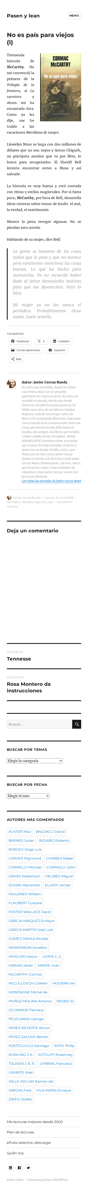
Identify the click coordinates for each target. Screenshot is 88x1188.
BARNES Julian (21, 841)
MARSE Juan (49, 965)
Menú (74, 15)
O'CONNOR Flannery (26, 1010)
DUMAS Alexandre (24, 885)
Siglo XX (40, 502)
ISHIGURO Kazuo (23, 957)
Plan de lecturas (20, 1132)
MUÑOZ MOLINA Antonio (30, 1001)
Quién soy (15, 1153)
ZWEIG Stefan (20, 1099)
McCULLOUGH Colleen (28, 983)
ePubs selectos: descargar (29, 1143)
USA (50, 502)
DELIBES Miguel (59, 876)
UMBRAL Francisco (56, 1064)
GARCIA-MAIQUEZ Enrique (31, 921)
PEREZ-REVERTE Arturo (29, 1028)
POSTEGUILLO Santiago (29, 1046)
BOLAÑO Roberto (54, 841)
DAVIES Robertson (24, 876)
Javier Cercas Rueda (27, 497)
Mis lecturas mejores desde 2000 (35, 1122)
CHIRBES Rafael (59, 858)
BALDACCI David (50, 832)
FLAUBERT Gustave (25, 903)
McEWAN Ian (64, 983)
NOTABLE (14, 502)
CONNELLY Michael (25, 867)
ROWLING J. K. (21, 1055)
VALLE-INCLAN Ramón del (31, 1081)
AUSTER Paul (20, 832)
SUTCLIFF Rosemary (55, 1055)
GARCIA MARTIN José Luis (31, 930)
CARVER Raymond (25, 858)
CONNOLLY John (61, 867)
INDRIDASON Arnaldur (28, 948)
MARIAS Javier (21, 965)
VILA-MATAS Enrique (53, 1090)
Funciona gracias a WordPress (47, 1180)
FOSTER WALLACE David (30, 912)
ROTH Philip (64, 1046)
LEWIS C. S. (52, 957)
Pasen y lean (23, 16)
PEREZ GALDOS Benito (28, 1037)
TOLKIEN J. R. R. (22, 1064)
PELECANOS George (26, 1019)
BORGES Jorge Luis (25, 849)
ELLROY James (57, 885)
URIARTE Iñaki (21, 1073)
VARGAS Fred (20, 1090)
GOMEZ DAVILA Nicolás (28, 939)
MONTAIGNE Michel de (28, 992)
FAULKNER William (25, 894)
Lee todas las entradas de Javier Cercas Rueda (52, 481)
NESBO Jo (65, 1001)
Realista (27, 502)
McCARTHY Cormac (25, 974)
